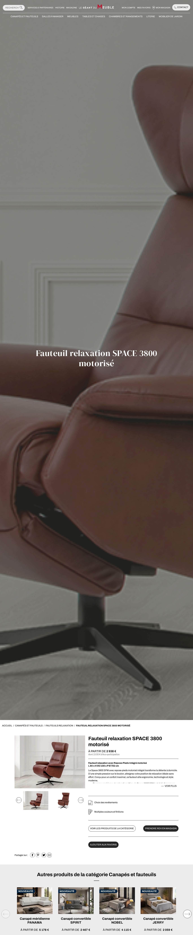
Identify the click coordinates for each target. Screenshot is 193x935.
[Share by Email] (49, 855)
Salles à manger (52, 16)
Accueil (7, 725)
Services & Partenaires (40, 8)
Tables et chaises (93, 16)
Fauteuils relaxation (59, 725)
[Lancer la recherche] (21, 8)
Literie (150, 16)
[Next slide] (81, 800)
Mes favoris (143, 8)
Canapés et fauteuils (24, 16)
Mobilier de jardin (170, 16)
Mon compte (128, 8)
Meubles (72, 16)
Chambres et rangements (126, 16)
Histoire (59, 8)
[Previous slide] (19, 800)
